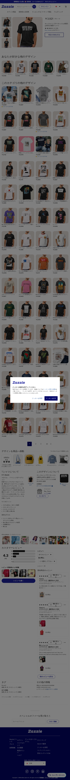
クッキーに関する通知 (49, 389)
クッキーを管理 (37, 398)
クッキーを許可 (51, 398)
